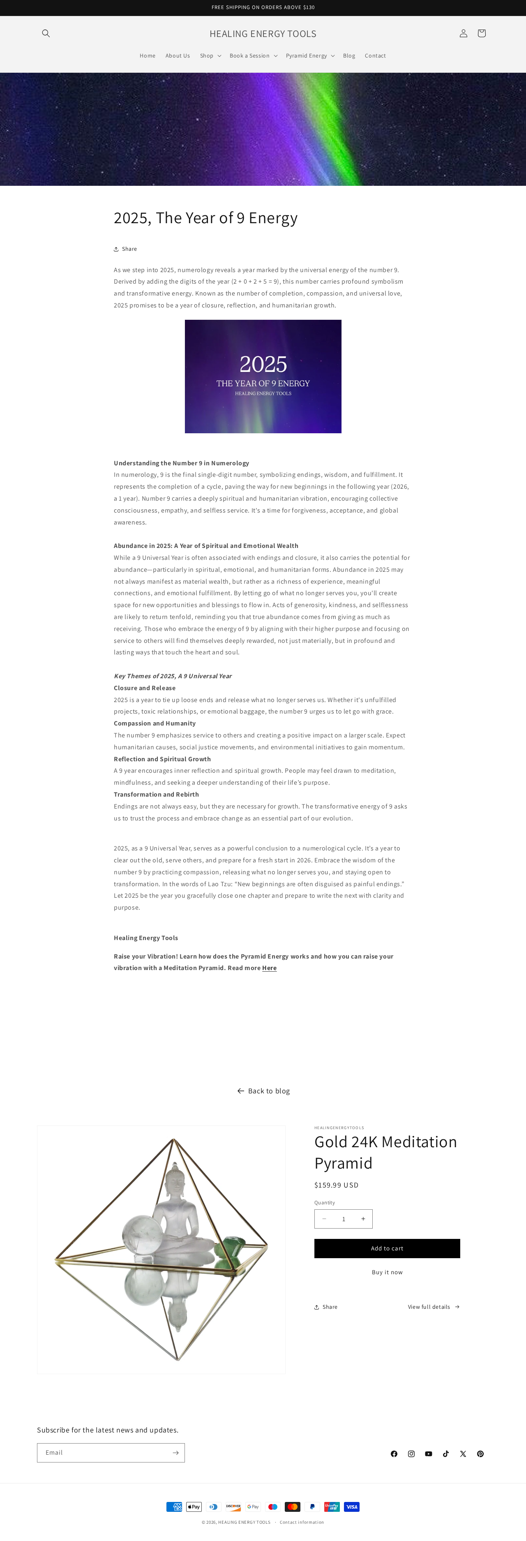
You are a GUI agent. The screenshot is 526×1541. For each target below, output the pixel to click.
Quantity (324, 1202)
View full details (429, 1306)
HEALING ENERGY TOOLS (244, 1522)
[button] (46, 33)
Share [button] (129, 248)
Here (269, 967)
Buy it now (387, 1272)
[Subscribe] (175, 1452)
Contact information (302, 1522)
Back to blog (269, 1090)
